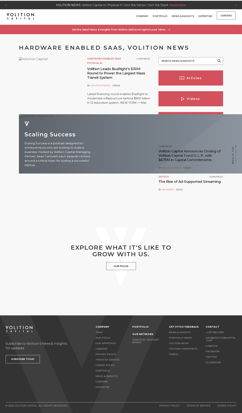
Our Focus (103, 337)
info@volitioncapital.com (221, 339)
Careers (226, 15)
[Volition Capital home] (20, 16)
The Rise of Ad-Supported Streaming (189, 182)
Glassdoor (213, 362)
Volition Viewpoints (183, 348)
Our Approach (106, 343)
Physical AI (94, 63)
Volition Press (100, 85)
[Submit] (219, 61)
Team (99, 332)
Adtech (163, 176)
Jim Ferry (168, 189)
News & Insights (183, 16)
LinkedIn (211, 345)
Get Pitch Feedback (184, 326)
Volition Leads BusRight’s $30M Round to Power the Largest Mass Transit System (116, 73)
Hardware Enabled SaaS (104, 58)
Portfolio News (180, 337)
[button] (121, 29)
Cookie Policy (105, 365)
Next (235, 5)
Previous (6, 5)
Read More (207, 5)
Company (142, 16)
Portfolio (160, 16)
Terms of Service (108, 359)
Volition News (179, 343)
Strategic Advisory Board (145, 341)
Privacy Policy (106, 354)
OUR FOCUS (121, 266)
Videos (173, 354)
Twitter (211, 356)
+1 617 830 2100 (215, 332)
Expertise (205, 16)
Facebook (212, 351)
